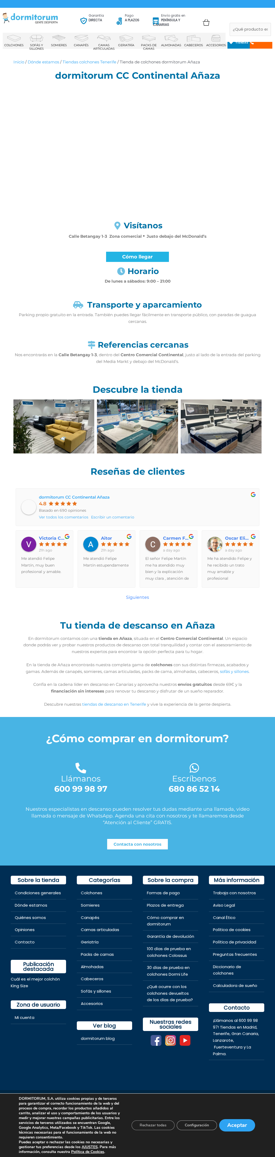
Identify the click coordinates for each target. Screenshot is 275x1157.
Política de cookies (232, 929)
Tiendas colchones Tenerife (89, 61)
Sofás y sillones (96, 991)
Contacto (25, 942)
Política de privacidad (234, 942)
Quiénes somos (30, 917)
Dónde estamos (43, 61)
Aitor (106, 538)
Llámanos (81, 779)
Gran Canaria (244, 1033)
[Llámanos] (80, 768)
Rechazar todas (153, 1125)
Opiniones (25, 929)
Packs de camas (97, 954)
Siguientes (137, 597)
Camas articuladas (100, 929)
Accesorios (92, 1003)
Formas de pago (163, 893)
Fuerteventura (228, 1047)
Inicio (18, 61)
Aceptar (237, 1125)
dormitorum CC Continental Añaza (74, 497)
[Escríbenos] (194, 768)
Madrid (249, 1027)
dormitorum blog (98, 1038)
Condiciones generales (38, 893)
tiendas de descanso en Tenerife (114, 704)
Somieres (90, 905)
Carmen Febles (177, 538)
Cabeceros (92, 979)
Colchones (91, 893)
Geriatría (90, 942)
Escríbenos (194, 779)
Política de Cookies (87, 1151)
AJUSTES (90, 1147)
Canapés (90, 917)
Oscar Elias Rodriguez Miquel (239, 538)
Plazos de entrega (165, 905)
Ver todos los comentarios (63, 517)
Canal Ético (224, 917)
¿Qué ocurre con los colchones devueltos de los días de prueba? (170, 993)
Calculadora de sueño (235, 985)
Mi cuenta (24, 1017)
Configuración (197, 1125)
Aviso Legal (224, 905)
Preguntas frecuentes (235, 954)
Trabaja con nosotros (234, 893)
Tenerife (221, 1033)
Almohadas (92, 966)
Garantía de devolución (170, 936)
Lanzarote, (223, 1040)
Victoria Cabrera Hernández (53, 538)
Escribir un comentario (112, 517)
